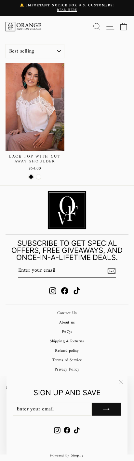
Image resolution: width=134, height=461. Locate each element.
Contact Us (67, 313)
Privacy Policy (67, 369)
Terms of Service (67, 360)
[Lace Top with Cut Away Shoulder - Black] (31, 176)
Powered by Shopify (67, 455)
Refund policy (67, 350)
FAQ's (67, 332)
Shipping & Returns (67, 341)
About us (67, 322)
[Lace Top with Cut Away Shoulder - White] (38, 176)
